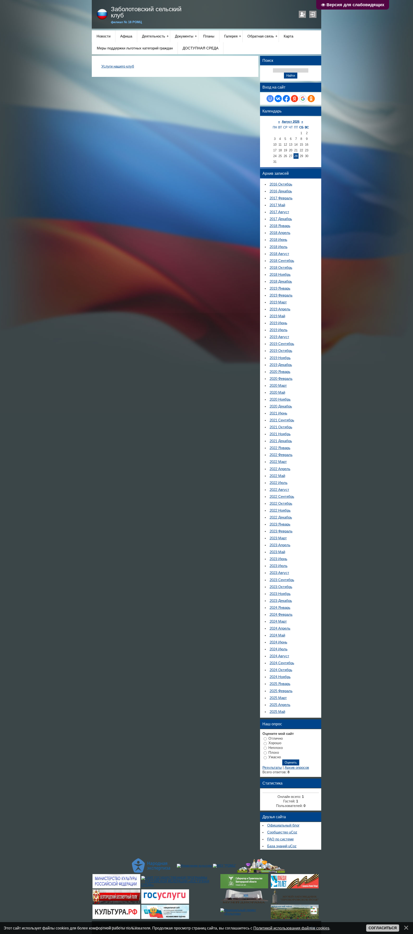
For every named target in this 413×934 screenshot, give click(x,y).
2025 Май (277, 712)
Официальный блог (283, 825)
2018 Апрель (280, 233)
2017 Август (279, 212)
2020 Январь (280, 372)
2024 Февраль (281, 614)
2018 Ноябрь (280, 274)
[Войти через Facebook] (286, 98)
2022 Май (277, 476)
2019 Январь (280, 288)
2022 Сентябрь (282, 497)
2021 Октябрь (281, 427)
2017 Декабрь (281, 219)
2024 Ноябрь (280, 677)
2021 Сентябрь (282, 420)
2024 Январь (280, 608)
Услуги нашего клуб (117, 66)
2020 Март (278, 385)
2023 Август (279, 573)
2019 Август (279, 337)
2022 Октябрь (281, 503)
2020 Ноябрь (280, 399)
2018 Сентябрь (282, 261)
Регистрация (302, 14)
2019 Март (278, 302)
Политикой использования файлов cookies (291, 928)
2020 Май (277, 392)
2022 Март (278, 462)
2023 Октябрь (281, 587)
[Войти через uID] (270, 98)
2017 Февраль (281, 198)
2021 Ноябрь (280, 434)
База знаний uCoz (282, 846)
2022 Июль (279, 483)
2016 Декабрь (281, 191)
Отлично (275, 738)
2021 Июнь (278, 413)
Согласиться (383, 928)
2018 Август (279, 254)
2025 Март (278, 698)
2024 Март (278, 621)
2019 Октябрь (281, 351)
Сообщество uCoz (282, 832)
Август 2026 (290, 121)
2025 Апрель (280, 705)
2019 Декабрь (281, 365)
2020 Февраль (281, 379)
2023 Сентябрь (282, 580)
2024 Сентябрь (282, 663)
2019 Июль (279, 330)
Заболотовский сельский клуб (146, 12)
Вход (312, 14)
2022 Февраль (281, 455)
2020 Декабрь (281, 406)
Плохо (273, 752)
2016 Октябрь (281, 184)
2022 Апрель (280, 469)
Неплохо (275, 748)
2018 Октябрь (281, 268)
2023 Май (277, 552)
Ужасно (274, 757)
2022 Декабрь (281, 517)
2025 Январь (280, 684)
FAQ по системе (280, 839)
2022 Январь (280, 448)
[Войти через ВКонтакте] (278, 98)
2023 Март (278, 538)
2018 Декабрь (281, 281)
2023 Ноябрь (280, 594)
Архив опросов (297, 767)
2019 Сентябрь (282, 344)
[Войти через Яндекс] (294, 98)
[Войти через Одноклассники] (311, 98)
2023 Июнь (278, 559)
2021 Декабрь (281, 441)
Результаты (272, 767)
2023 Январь (280, 524)
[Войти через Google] (303, 98)
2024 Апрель (280, 628)
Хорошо (274, 743)
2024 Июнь (278, 642)
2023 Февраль (281, 531)
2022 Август (279, 490)
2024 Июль (279, 649)
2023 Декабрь (281, 601)
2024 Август (279, 656)
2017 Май (277, 205)
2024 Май (277, 635)
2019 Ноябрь (280, 358)
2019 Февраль (281, 295)
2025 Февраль (281, 691)
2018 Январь (280, 226)
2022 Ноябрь (280, 510)
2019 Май (277, 316)
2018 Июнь (278, 240)
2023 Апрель (280, 545)
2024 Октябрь (281, 670)
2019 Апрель (280, 309)
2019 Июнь (278, 323)
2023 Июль (279, 566)
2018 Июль (279, 247)
